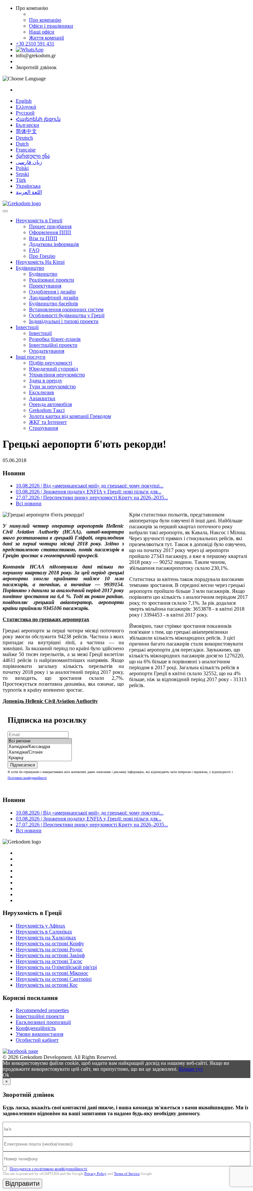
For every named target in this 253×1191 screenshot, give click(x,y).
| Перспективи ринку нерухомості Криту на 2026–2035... (92, 497)
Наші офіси (41, 32)
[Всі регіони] (39, 741)
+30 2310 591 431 (35, 43)
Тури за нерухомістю (52, 386)
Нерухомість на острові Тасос (49, 961)
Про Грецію (42, 256)
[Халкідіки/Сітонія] (39, 752)
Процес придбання (50, 226)
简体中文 (26, 131)
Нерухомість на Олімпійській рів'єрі (56, 967)
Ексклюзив (41, 392)
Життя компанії (46, 38)
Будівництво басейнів (53, 303)
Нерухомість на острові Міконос (52, 973)
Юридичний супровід (53, 369)
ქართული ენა (33, 156)
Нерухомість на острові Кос (47, 985)
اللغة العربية (29, 192)
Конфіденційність (36, 1028)
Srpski (22, 174)
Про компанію (45, 20)
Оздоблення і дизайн (52, 291)
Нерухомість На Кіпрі (40, 262)
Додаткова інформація (54, 244)
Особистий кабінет (37, 1040)
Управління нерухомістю (57, 374)
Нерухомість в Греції (39, 220)
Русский (25, 113)
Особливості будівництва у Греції (66, 315)
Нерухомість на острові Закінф (50, 955)
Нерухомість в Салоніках (44, 931)
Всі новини (29, 503)
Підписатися (22, 764)
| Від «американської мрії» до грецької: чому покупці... (89, 485)
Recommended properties (42, 1010)
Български (27, 125)
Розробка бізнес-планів (55, 339)
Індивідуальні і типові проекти (63, 321)
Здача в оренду (45, 380)
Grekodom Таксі (47, 410)
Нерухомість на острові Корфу (50, 943)
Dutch (22, 144)
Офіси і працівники (51, 26)
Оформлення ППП (50, 232)
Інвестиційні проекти (53, 345)
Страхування (43, 428)
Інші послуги (30, 357)
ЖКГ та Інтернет (48, 422)
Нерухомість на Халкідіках (46, 937)
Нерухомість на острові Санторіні (54, 979)
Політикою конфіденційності (27, 778)
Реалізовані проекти (51, 280)
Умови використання (39, 1034)
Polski (22, 168)
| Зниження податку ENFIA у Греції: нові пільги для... (88, 491)
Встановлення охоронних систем (66, 309)
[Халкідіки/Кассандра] (39, 747)
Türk (21, 180)
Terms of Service (127, 1174)
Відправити (22, 1183)
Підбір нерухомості (50, 363)
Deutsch (24, 138)
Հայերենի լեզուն (38, 119)
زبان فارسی (29, 162)
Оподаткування (46, 351)
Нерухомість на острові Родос (49, 949)
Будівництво (30, 268)
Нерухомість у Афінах (40, 925)
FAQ (34, 250)
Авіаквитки (42, 398)
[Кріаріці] (39, 758)
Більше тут (191, 1069)
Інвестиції (27, 327)
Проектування (45, 286)
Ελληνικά (26, 107)
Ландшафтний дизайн (53, 297)
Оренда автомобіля (50, 404)
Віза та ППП (43, 238)
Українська (28, 186)
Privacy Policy (95, 1174)
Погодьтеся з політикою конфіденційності (48, 1168)
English (24, 101)
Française (26, 149)
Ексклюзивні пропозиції (43, 1022)
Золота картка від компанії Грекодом (70, 416)
